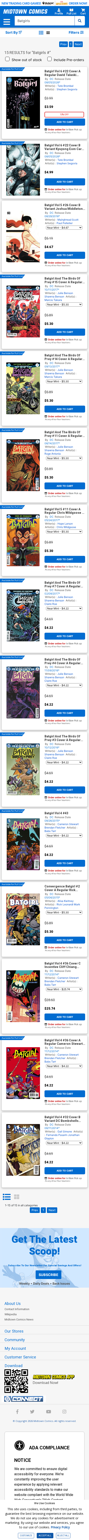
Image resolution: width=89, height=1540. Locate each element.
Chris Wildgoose (66, 527)
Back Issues (61, 1283)
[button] (58, 12)
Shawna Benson (54, 296)
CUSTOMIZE (26, 1535)
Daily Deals (41, 1283)
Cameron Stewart (68, 824)
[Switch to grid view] (48, 32)
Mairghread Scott (67, 219)
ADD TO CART (65, 121)
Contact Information (17, 1309)
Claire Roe (50, 604)
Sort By (12, 32)
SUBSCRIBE (48, 1275)
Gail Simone (64, 1131)
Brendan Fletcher (54, 827)
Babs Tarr (50, 831)
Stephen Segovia (67, 89)
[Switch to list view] (41, 32)
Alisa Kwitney (65, 901)
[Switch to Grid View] (17, 1197)
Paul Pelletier (65, 223)
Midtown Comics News (19, 1319)
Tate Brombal (65, 85)
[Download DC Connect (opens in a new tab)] (46, 1399)
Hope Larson (65, 523)
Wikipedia (11, 1314)
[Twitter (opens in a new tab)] (32, 1412)
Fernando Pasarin (56, 1135)
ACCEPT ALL (45, 1535)
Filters (74, 32)
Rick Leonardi (65, 904)
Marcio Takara (53, 300)
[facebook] (17, 1412)
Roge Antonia (52, 453)
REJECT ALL (63, 1535)
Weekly (24, 1283)
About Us (13, 1303)
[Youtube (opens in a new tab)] (48, 1412)
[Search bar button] (80, 20)
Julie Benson (65, 293)
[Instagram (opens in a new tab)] (64, 1412)
